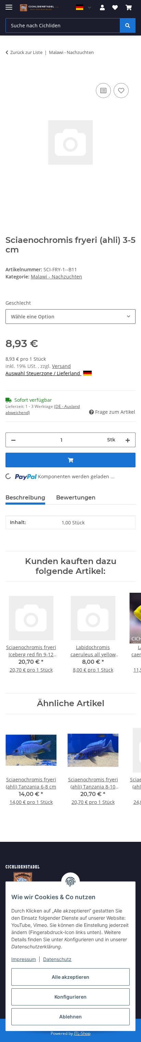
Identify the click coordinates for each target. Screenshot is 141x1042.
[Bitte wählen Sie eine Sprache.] (83, 7)
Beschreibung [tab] (25, 497)
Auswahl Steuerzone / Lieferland (43, 373)
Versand (61, 366)
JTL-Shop (82, 1033)
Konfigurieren (70, 997)
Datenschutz (57, 959)
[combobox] (70, 316)
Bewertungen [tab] (75, 497)
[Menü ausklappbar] (8, 4)
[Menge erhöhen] (127, 440)
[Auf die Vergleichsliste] (103, 90)
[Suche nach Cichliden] (128, 25)
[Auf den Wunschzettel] (121, 90)
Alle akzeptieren (70, 977)
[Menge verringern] (13, 440)
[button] (102, 7)
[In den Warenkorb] (10, 74)
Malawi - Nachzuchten (56, 276)
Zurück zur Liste (26, 52)
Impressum (23, 959)
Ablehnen (70, 1016)
